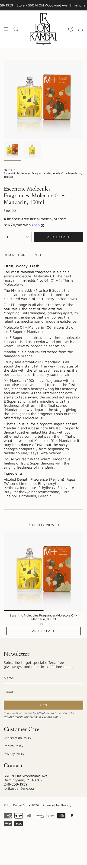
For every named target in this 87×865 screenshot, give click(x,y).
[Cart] (80, 29)
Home (8, 169)
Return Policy (13, 746)
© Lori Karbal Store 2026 (21, 805)
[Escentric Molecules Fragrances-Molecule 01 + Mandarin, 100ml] (43, 571)
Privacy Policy (13, 716)
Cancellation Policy (18, 738)
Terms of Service (40, 716)
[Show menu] (6, 29)
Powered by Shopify (57, 805)
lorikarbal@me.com (20, 788)
